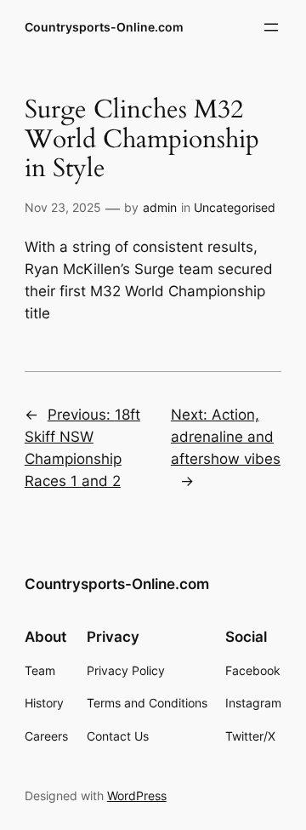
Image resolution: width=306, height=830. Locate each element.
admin (160, 207)
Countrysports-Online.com (104, 27)
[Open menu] (271, 27)
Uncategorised (234, 207)
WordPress (137, 795)
